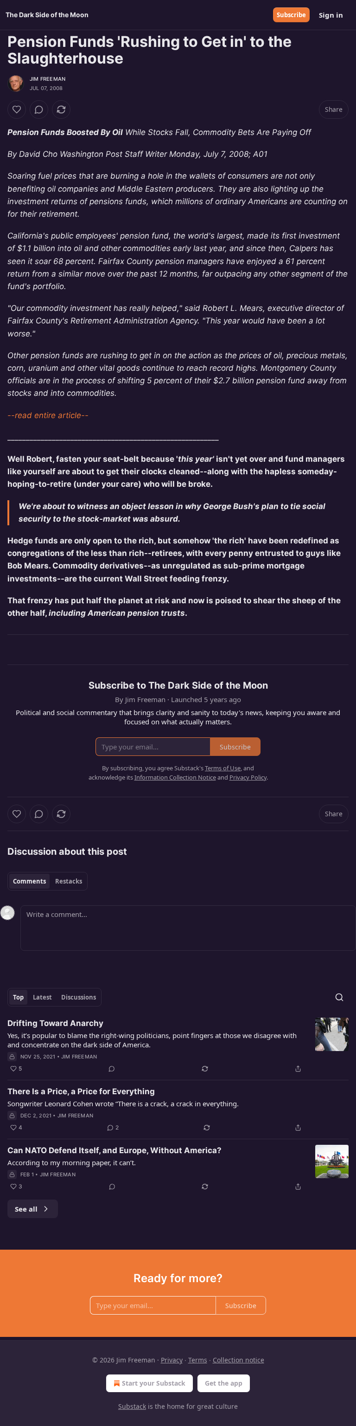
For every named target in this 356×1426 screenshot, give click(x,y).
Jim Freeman (47, 79)
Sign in (331, 14)
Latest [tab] (42, 997)
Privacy (172, 1359)
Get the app (223, 1383)
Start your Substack (153, 1383)
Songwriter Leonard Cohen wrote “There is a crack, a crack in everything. (123, 1103)
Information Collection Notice (175, 777)
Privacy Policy (248, 777)
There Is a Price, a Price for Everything (81, 1091)
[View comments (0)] (39, 109)
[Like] (16, 109)
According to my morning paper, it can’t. (71, 1162)
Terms (197, 1359)
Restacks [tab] (68, 881)
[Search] (339, 997)
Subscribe (291, 15)
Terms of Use (223, 768)
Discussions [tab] (78, 997)
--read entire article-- (48, 415)
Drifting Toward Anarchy (55, 1023)
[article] (178, 1046)
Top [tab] (18, 997)
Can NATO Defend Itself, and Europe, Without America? (114, 1150)
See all (26, 1208)
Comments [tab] (29, 881)
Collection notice (238, 1359)
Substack (132, 1406)
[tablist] (47, 881)
